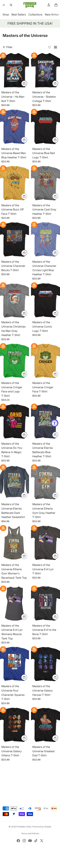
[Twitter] (42, 841)
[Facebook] (18, 841)
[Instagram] (24, 841)
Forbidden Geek (23, 826)
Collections (35, 14)
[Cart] (56, 5)
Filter (9, 47)
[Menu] (4, 5)
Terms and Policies (30, 833)
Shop (5, 14)
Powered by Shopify (41, 826)
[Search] (11, 5)
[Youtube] (30, 841)
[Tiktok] (36, 841)
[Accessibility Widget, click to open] (54, 423)
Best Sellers (19, 14)
